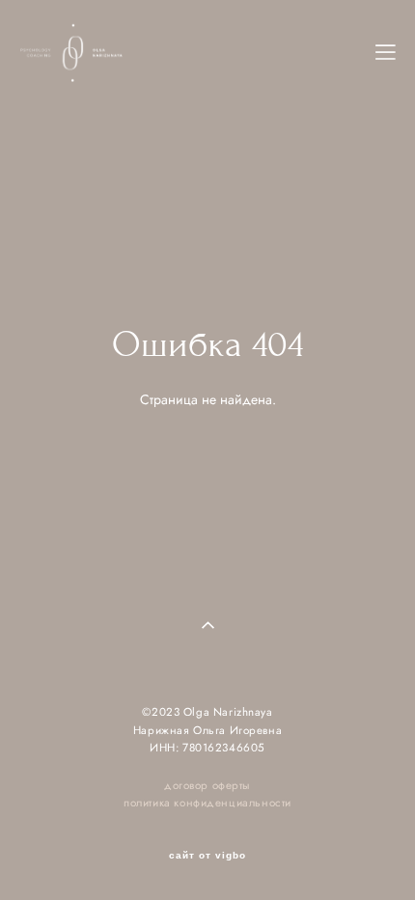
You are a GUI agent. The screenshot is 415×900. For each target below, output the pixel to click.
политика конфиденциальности (207, 802)
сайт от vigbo (207, 855)
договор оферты (207, 785)
